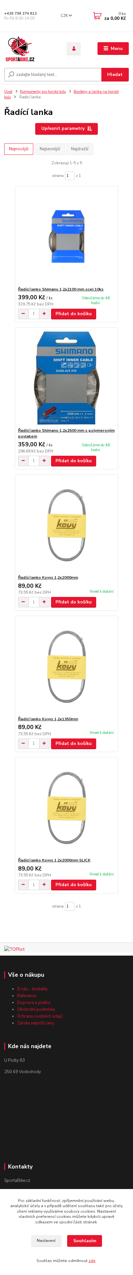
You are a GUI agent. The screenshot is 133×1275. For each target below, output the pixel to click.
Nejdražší (79, 149)
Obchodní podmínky (36, 1009)
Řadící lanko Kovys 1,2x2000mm (48, 577)
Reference (26, 996)
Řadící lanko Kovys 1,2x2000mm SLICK (54, 860)
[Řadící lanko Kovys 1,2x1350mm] (66, 666)
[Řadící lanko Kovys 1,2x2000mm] (66, 524)
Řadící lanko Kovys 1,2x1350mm (48, 719)
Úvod (8, 91)
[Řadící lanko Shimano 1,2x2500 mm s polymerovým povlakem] (66, 377)
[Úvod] (30, 48)
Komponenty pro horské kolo (43, 91)
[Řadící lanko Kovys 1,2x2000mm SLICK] (66, 807)
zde (92, 1260)
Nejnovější (18, 149)
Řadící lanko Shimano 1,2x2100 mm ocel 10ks (61, 289)
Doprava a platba (33, 1003)
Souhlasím (84, 1241)
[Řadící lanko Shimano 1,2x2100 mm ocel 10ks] (66, 236)
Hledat (115, 74)
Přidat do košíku (74, 314)
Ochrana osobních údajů (40, 1016)
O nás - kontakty (32, 989)
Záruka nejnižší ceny (35, 1023)
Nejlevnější (50, 149)
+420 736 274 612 (20, 13)
